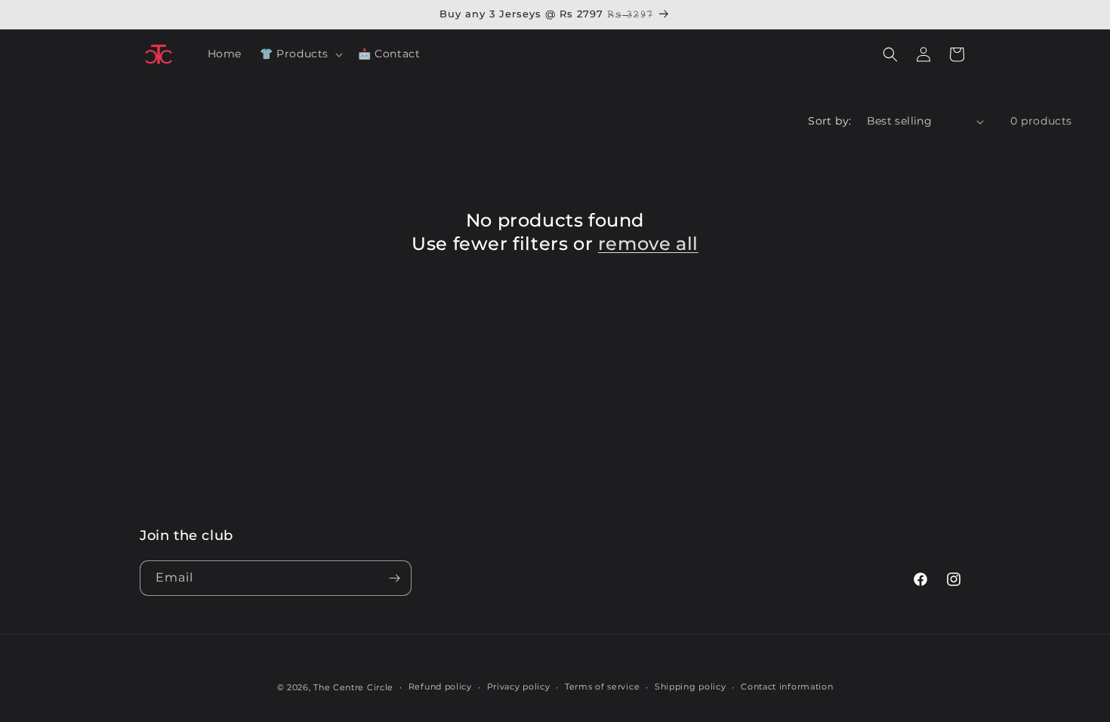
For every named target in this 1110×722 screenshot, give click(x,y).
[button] (300, 53)
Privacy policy (518, 686)
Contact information (787, 686)
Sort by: (829, 121)
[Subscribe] (394, 578)
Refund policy (440, 686)
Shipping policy (690, 686)
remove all (648, 244)
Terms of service (602, 686)
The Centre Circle (353, 687)
